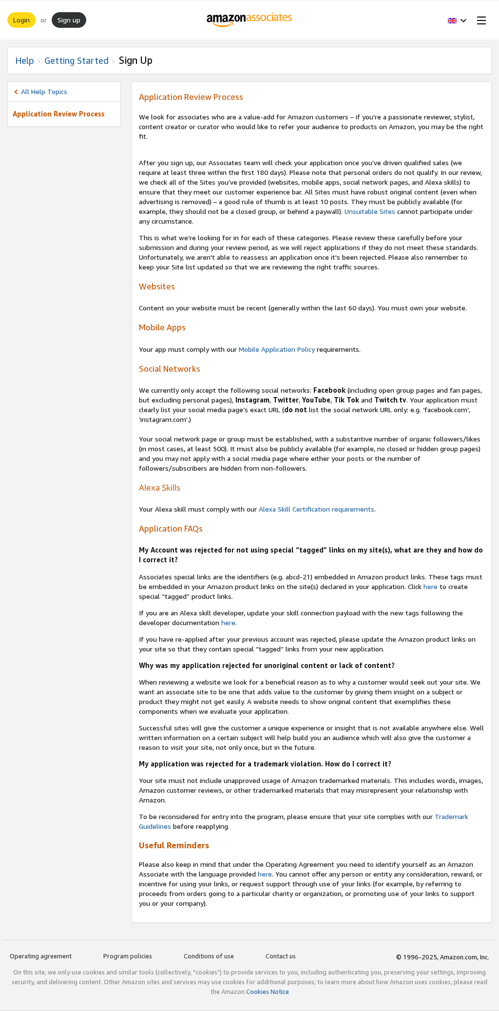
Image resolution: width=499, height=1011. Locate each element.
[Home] (249, 20)
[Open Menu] (479, 20)
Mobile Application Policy (277, 349)
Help (24, 60)
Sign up (69, 20)
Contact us (281, 956)
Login (21, 20)
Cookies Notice (267, 991)
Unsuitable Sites (370, 211)
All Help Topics (44, 91)
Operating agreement (41, 956)
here (430, 586)
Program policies (127, 956)
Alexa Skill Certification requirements (316, 509)
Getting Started (76, 60)
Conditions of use (209, 956)
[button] (457, 20)
